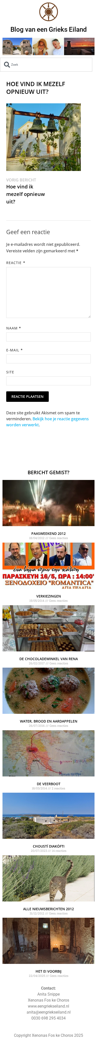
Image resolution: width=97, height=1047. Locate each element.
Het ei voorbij (48, 971)
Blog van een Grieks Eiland (48, 29)
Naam (13, 328)
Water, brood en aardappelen (48, 721)
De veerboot (48, 783)
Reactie (15, 262)
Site (10, 372)
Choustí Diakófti (48, 846)
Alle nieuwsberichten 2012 (48, 908)
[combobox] (46, 65)
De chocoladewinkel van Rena (48, 658)
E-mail (14, 350)
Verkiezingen (48, 596)
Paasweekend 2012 (48, 533)
